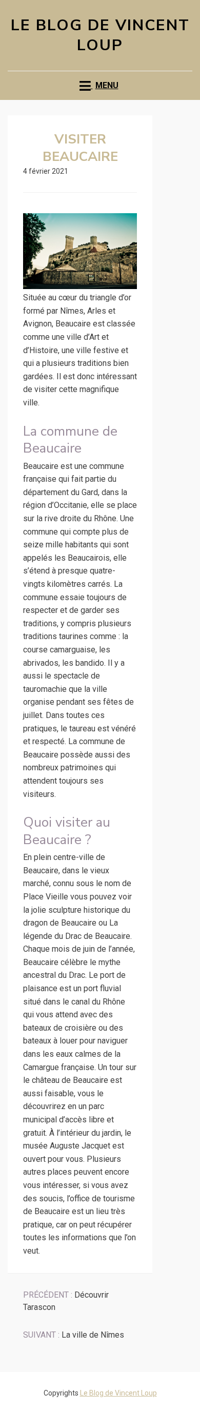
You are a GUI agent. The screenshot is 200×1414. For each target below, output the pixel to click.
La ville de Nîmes (73, 1335)
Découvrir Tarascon (66, 1301)
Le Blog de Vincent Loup (100, 35)
